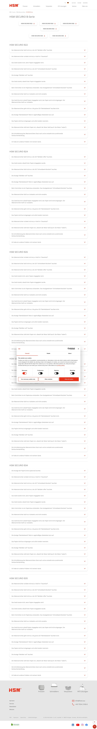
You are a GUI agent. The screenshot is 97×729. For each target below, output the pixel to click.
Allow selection (48, 379)
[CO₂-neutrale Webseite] (15, 725)
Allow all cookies (69, 379)
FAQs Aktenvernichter (20, 12)
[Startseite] (14, 5)
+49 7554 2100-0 (81, 704)
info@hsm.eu (80, 701)
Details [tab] (48, 353)
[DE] (68, 2)
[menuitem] (25, 6)
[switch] (40, 373)
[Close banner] (78, 348)
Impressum (15, 717)
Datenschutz (23, 717)
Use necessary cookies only (28, 379)
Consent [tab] (27, 353)
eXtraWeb (85, 2)
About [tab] (69, 353)
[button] (65, 2)
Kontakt (79, 2)
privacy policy (60, 365)
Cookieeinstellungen (32, 717)
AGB (10, 717)
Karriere (74, 2)
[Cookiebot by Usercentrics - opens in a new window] (68, 349)
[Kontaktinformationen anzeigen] (94, 726)
